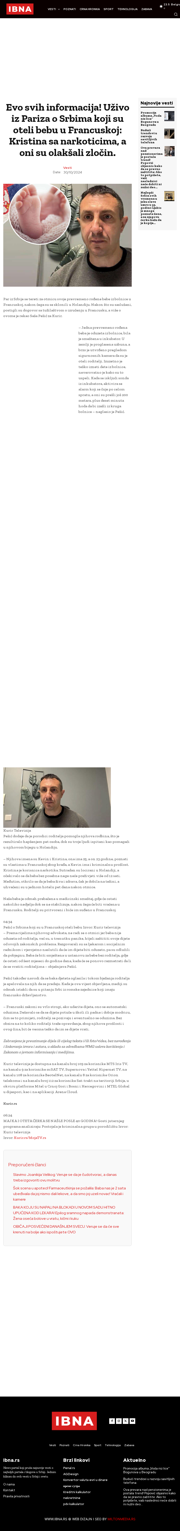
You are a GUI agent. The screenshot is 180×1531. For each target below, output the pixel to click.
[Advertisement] (90, 62)
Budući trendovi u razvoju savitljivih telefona (149, 136)
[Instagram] (119, 1421)
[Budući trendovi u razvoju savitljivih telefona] (169, 134)
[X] (125, 1421)
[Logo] (20, 9)
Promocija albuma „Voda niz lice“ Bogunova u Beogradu (151, 118)
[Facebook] (112, 1421)
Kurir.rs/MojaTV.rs (30, 1137)
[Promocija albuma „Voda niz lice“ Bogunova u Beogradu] (169, 116)
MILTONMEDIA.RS (121, 1519)
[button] (176, 14)
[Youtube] (132, 1421)
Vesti (67, 167)
